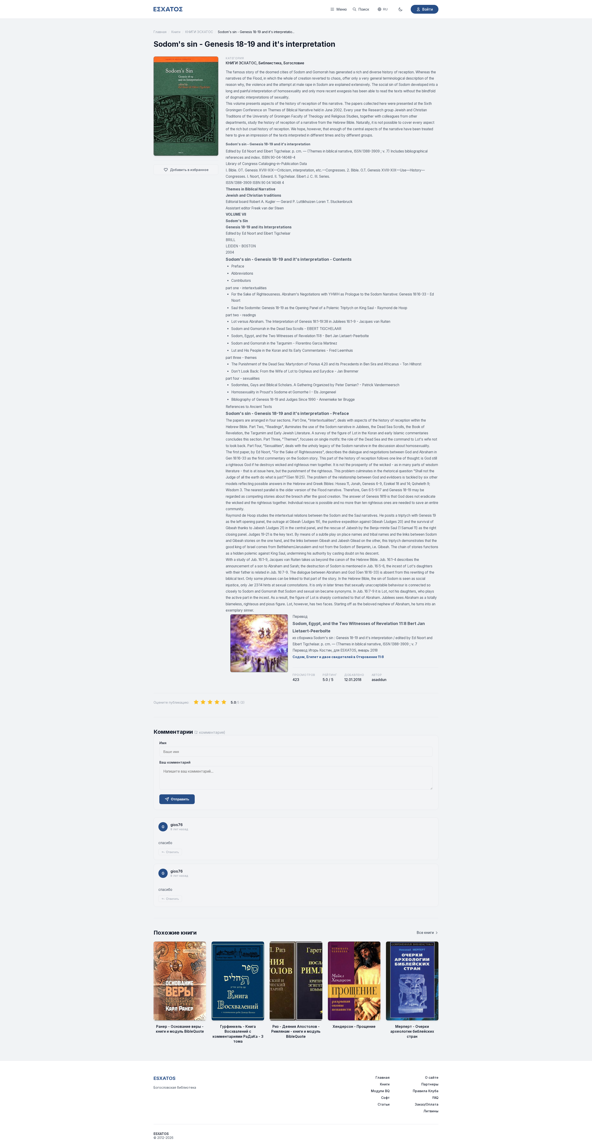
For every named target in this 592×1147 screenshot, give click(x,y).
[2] (203, 702)
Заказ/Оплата (426, 1104)
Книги (175, 32)
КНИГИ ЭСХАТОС (199, 32)
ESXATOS (165, 1078)
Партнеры (429, 1084)
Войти (427, 9)
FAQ (435, 1098)
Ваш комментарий (175, 762)
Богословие (294, 63)
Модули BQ (380, 1091)
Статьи (384, 1104)
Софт (385, 1098)
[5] (224, 702)
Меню (341, 9)
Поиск (363, 9)
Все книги (425, 932)
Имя (162, 743)
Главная (160, 32)
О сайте (431, 1077)
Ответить (172, 852)
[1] (196, 702)
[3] (210, 702)
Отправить (180, 799)
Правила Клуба (425, 1091)
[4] (217, 702)
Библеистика (270, 63)
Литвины (430, 1111)
